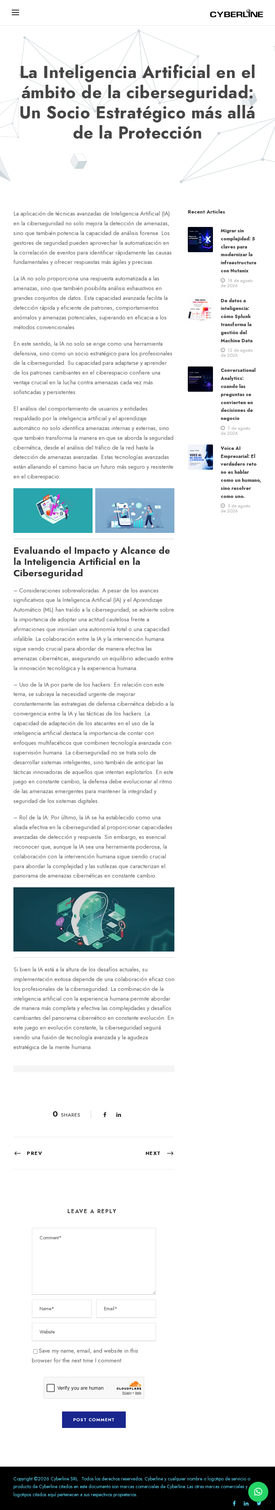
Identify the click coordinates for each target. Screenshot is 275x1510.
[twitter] (259, 1503)
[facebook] (234, 1503)
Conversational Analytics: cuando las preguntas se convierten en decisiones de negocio (238, 394)
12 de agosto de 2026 (237, 352)
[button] (258, 1492)
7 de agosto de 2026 (235, 430)
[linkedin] (246, 1503)
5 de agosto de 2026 (235, 508)
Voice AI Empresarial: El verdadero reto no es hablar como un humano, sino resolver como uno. (241, 472)
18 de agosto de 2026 (237, 283)
